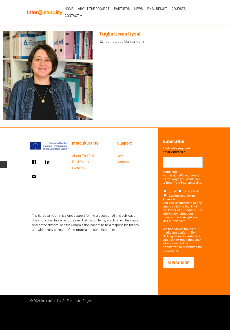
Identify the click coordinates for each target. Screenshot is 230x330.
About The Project (94, 9)
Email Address (174, 152)
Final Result (157, 9)
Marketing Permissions (171, 173)
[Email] (35, 176)
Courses (179, 9)
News (138, 9)
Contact (72, 16)
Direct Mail (191, 191)
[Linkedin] (48, 161)
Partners (122, 9)
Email (173, 191)
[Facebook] (35, 161)
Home (69, 9)
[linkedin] (3, 164)
